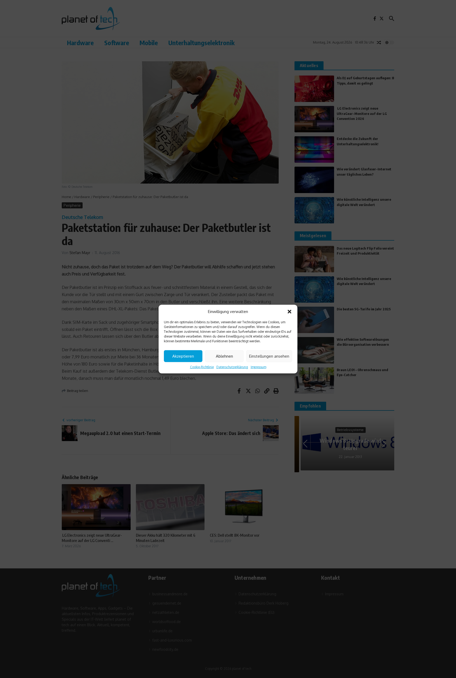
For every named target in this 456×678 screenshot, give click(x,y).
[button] (289, 311)
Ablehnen (224, 355)
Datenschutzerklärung (232, 367)
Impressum (258, 367)
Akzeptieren (183, 355)
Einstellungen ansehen (269, 355)
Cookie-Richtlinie (202, 367)
